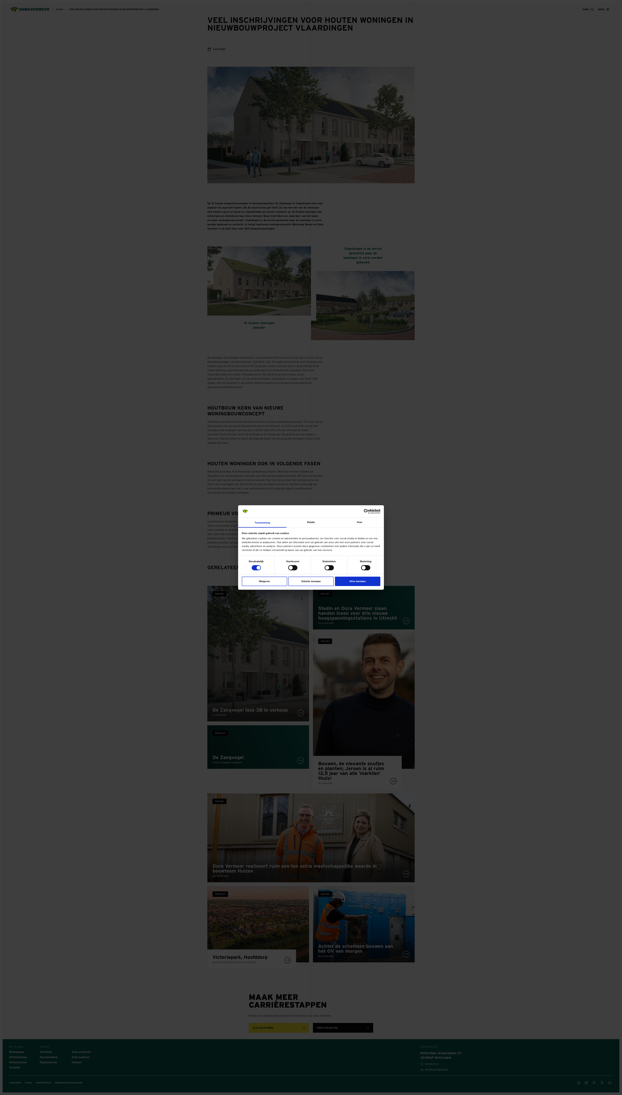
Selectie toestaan (311, 581)
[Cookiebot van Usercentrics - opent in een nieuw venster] (366, 511)
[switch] (292, 567)
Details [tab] (311, 522)
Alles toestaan (357, 581)
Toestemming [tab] (262, 522)
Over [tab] (359, 522)
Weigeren (264, 581)
